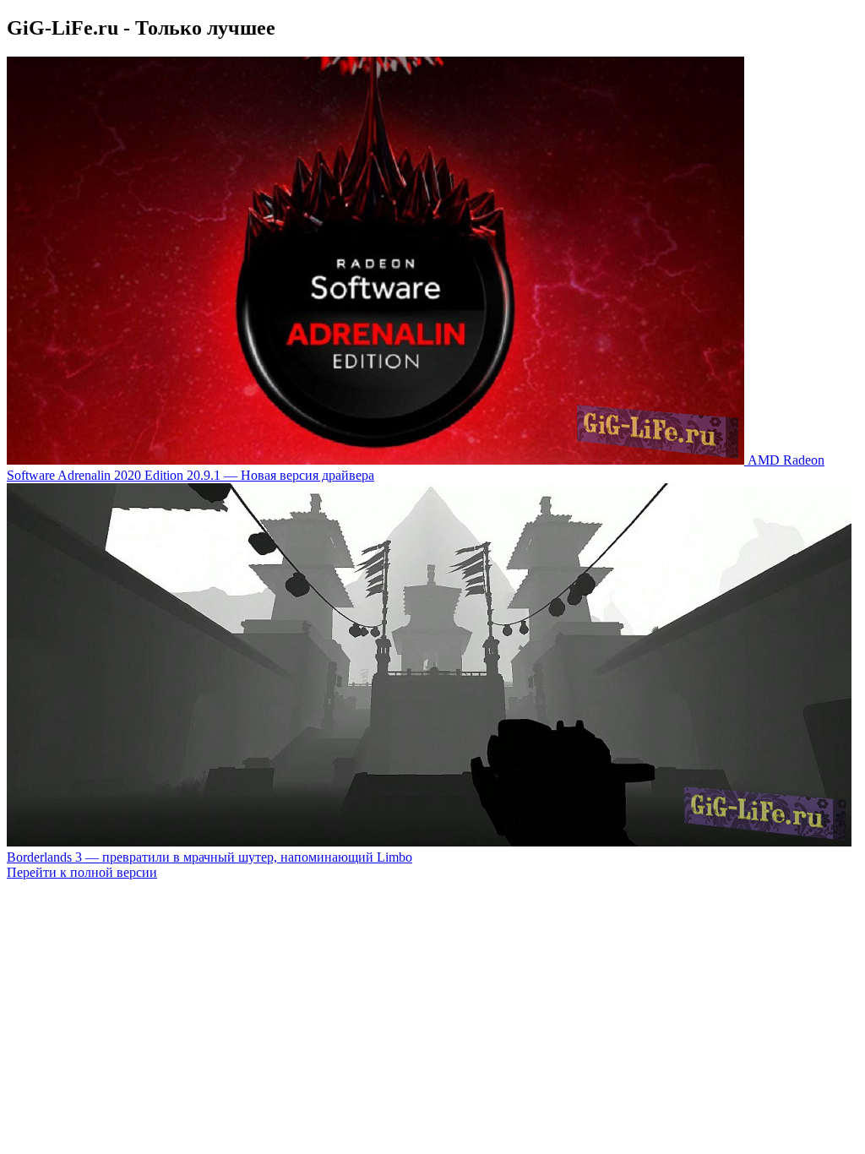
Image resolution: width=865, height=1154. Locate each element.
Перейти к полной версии (82, 872)
